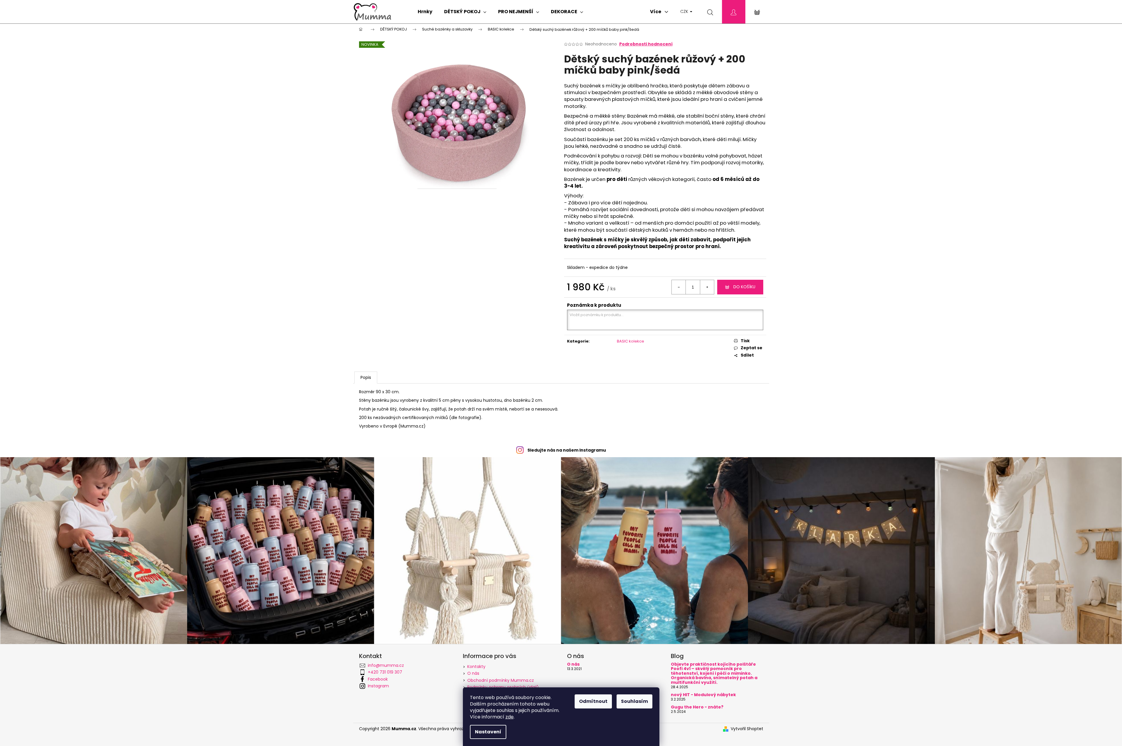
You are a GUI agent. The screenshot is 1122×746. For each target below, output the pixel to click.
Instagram (378, 686)
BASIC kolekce (630, 341)
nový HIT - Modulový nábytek (703, 695)
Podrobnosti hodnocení (646, 44)
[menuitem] (425, 11)
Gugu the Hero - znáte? (697, 707)
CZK (684, 11)
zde (509, 716)
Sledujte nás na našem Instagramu (566, 450)
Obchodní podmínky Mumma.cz (500, 680)
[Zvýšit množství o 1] (707, 287)
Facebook (378, 679)
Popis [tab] (366, 377)
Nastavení (488, 731)
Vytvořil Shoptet (747, 729)
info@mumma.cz (386, 665)
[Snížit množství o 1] (679, 287)
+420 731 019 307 (385, 672)
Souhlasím (634, 701)
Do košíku (744, 287)
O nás (473, 673)
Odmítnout (593, 701)
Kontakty (476, 666)
